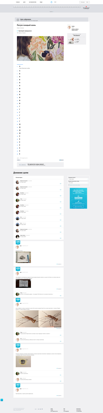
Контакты (78, 408)
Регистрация (83, 2)
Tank (21, 217)
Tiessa (21, 198)
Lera (73, 26)
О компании (79, 411)
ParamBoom (22, 192)
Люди (41, 2)
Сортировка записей (71, 177)
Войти (87, 2)
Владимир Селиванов (24, 180)
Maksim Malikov (22, 235)
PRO (64, 408)
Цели (24, 2)
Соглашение (66, 411)
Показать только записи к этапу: (73, 181)
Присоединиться (78, 206)
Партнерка (78, 410)
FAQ (64, 410)
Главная (18, 2)
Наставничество (32, 2)
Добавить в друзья (75, 30)
